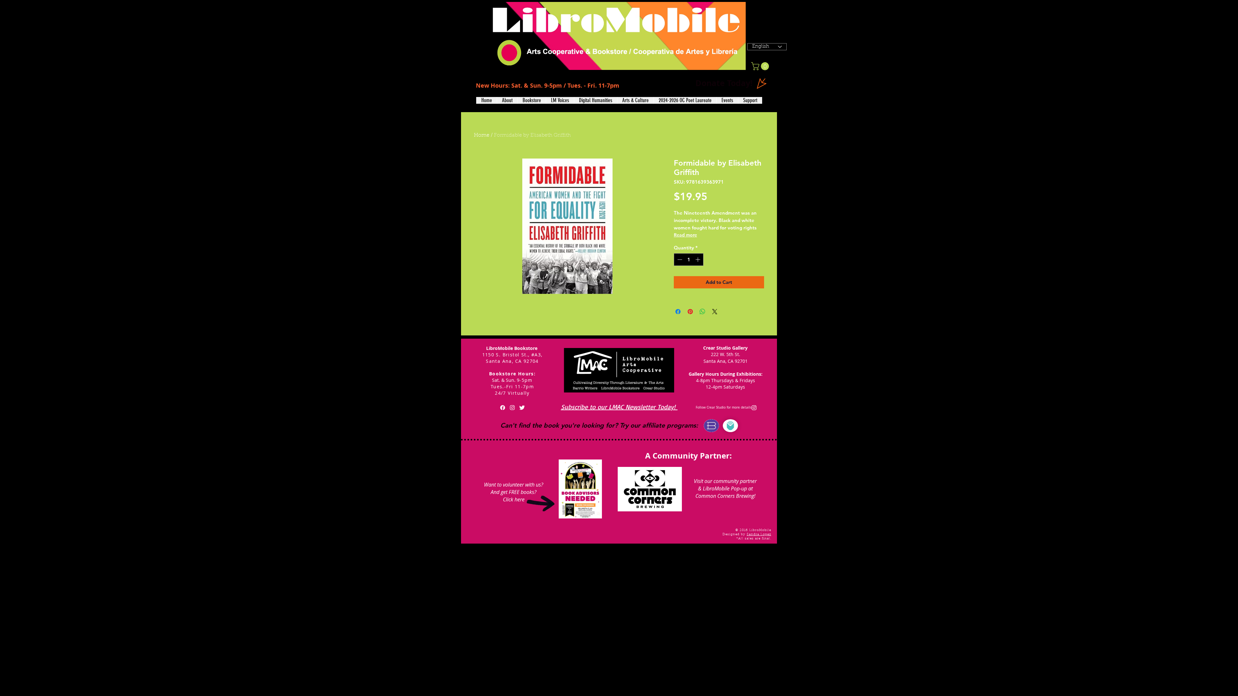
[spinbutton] (688, 260)
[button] (507, 100)
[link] (761, 66)
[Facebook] (502, 407)
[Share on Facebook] (678, 311)
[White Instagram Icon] (512, 407)
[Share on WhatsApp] (702, 311)
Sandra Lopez (759, 534)
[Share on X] (715, 311)
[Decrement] (679, 260)
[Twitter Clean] (522, 407)
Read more (685, 235)
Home (481, 135)
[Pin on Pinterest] (690, 311)
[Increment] (698, 260)
